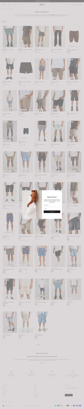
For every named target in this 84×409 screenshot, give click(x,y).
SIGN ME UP (52, 211)
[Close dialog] (61, 191)
